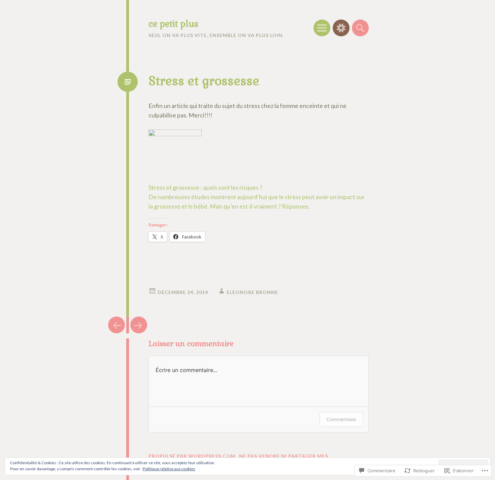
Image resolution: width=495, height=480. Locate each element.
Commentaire (341, 419)
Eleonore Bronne (252, 292)
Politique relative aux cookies (169, 468)
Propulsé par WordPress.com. (192, 456)
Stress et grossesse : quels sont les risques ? (205, 187)
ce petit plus (173, 24)
